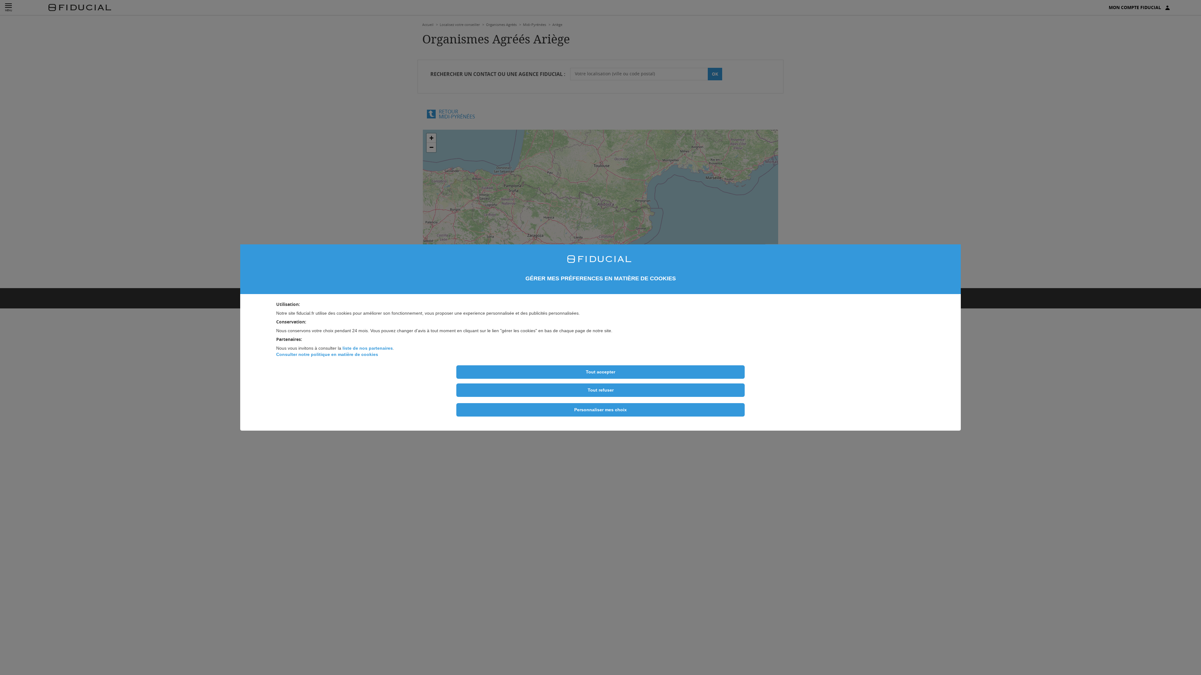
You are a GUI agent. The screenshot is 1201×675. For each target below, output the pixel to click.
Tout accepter (600, 371)
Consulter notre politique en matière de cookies (327, 354)
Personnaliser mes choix (600, 409)
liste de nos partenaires (367, 348)
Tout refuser (601, 390)
